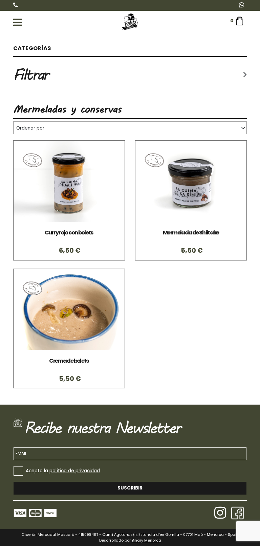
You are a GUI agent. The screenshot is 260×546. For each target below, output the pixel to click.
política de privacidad (74, 471)
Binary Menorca (146, 540)
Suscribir (130, 488)
